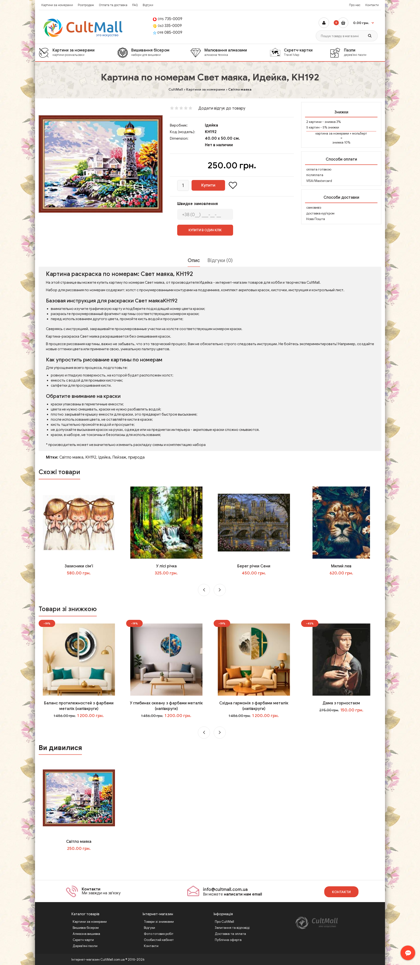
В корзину (82, 858)
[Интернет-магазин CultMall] (83, 28)
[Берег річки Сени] (254, 522)
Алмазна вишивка (86, 934)
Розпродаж (86, 5)
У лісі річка (166, 566)
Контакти (372, 5)
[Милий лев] (341, 522)
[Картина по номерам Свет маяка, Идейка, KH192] (101, 164)
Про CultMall (224, 922)
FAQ (135, 5)
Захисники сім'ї (79, 566)
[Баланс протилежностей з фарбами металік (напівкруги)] (79, 659)
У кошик (82, 583)
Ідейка (211, 125)
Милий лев (341, 566)
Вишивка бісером (86, 928)
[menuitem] (78, 52)
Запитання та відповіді (232, 928)
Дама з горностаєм (341, 703)
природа (136, 457)
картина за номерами (332, 133)
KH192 (90, 457)
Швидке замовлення (197, 203)
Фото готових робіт (159, 934)
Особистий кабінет (159, 940)
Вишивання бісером (150, 52)
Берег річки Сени (253, 566)
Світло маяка (71, 457)
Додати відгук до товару (221, 108)
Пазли (355, 52)
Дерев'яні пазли (85, 946)
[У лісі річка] (166, 522)
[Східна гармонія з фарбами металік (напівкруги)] (254, 659)
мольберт (359, 133)
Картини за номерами (57, 5)
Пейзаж (119, 457)
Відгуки (148, 5)
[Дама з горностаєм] (341, 659)
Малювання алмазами (225, 52)
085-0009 (169, 32)
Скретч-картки (298, 52)
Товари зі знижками (159, 922)
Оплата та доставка (113, 5)
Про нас (354, 5)
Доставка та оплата (230, 934)
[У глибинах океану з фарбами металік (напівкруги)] (166, 659)
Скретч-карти (83, 940)
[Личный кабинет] (324, 22)
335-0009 (170, 25)
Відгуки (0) (220, 260)
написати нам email (243, 894)
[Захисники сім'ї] (79, 522)
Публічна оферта (228, 940)
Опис (194, 260)
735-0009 (170, 19)
